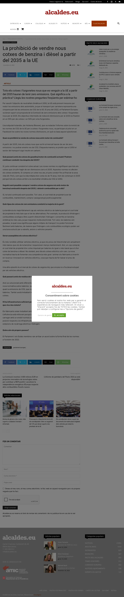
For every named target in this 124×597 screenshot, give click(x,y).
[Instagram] (111, 1)
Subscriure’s (69, 2)
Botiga (78, 2)
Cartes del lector (96, 2)
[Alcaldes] (62, 12)
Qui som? (85, 2)
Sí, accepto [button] (59, 315)
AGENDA (13, 29)
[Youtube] (119, 1)
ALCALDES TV (53, 23)
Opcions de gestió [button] (45, 315)
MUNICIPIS (75, 23)
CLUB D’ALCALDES (99, 23)
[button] (118, 24)
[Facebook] (107, 1)
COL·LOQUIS (39, 23)
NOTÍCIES (64, 23)
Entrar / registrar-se (56, 2)
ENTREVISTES (14, 23)
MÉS (86, 23)
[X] (115, 1)
